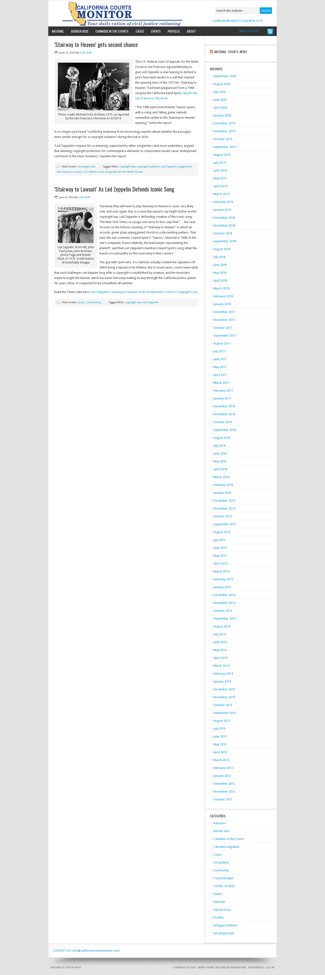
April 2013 (220, 752)
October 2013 (222, 705)
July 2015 (219, 540)
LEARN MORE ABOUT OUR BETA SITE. (238, 21)
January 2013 (222, 776)
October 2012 (222, 799)
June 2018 (220, 265)
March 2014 (221, 665)
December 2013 (224, 689)
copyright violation (148, 166)
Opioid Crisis (222, 909)
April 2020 (220, 107)
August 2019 (221, 155)
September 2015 (224, 524)
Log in (270, 967)
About (189, 31)
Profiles (174, 31)
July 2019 (219, 162)
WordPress (256, 967)
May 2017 (220, 367)
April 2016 (220, 469)
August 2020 (221, 84)
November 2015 (224, 508)
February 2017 (223, 390)
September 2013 (224, 713)
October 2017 (222, 327)
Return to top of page (66, 967)
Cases (140, 31)
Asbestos (219, 823)
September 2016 (224, 430)
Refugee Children (225, 925)
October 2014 (222, 610)
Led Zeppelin (169, 166)
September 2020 (224, 76)
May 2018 (220, 272)
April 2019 (220, 186)
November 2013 (224, 697)
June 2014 (220, 642)
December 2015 (224, 500)
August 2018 (221, 249)
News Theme (206, 967)
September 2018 (224, 241)
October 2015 (222, 516)
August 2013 (221, 720)
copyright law (127, 166)
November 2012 (224, 791)
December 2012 (224, 783)
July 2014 (219, 634)
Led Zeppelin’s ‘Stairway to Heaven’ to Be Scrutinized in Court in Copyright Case (143, 292)
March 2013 (221, 760)
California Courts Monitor (103, 13)
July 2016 (219, 445)
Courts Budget (223, 878)
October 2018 (222, 233)
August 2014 (221, 626)
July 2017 (219, 351)
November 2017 (224, 320)
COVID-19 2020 (224, 886)
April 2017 (220, 375)
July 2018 (219, 257)
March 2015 (221, 571)
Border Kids (79, 31)
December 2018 (224, 217)
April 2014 (220, 658)
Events (156, 31)
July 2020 (219, 92)
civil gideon (221, 862)
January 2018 (222, 304)
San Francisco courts (69, 171)
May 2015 (220, 555)
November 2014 (224, 603)
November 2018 (224, 225)
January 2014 (222, 681)
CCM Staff (85, 52)
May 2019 (220, 178)
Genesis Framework (232, 967)
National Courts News (230, 51)
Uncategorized (86, 166)
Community (93, 302)
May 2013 (220, 744)
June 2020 (220, 99)
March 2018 (221, 288)
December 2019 (224, 123)
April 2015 (220, 563)
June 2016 (220, 453)
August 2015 (221, 532)
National (58, 31)
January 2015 (222, 587)
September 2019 (224, 147)
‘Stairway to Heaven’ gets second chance (96, 44)
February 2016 (223, 485)
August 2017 (221, 343)
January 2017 (222, 398)
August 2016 (221, 438)
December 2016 (224, 406)
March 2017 (221, 382)
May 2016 (220, 461)
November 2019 (224, 131)
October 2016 (222, 422)
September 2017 (224, 335)
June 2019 (220, 170)
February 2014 (223, 673)
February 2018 (223, 296)
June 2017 (220, 359)
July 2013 (219, 728)
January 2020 (222, 115)
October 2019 (222, 139)
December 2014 (224, 595)
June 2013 (220, 736)
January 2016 (222, 493)
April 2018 (220, 280)
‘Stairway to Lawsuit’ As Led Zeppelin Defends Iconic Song (114, 189)
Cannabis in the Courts (111, 31)
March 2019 (221, 194)
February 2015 (223, 579)
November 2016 (224, 414)
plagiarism (185, 166)
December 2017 (224, 312)
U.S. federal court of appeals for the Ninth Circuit (113, 171)
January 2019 (222, 210)
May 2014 (220, 650)
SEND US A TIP (249, 31)
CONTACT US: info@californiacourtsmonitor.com (86, 950)
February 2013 (223, 768)
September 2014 (224, 618)
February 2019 (223, 202)
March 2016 (221, 477)
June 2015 (220, 548)
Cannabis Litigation (226, 847)
